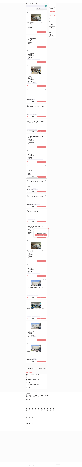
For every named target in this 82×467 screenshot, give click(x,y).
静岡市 (41, 410)
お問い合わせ (50, 1)
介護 (26, 424)
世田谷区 (45, 416)
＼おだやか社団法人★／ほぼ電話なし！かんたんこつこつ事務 (32, 386)
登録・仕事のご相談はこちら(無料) (41, 235)
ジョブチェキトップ (28, 462)
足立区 (26, 416)
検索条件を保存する (38, 8)
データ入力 (38, 424)
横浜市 (53, 409)
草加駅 (26, 398)
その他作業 (38, 396)
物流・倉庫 (30, 395)
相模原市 (27, 410)
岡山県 (38, 408)
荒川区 (26, 417)
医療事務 (34, 424)
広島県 (41, 408)
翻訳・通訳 (51, 424)
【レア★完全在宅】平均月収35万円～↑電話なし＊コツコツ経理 (32, 381)
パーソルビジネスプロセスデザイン (39, 464)
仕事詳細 (33, 61)
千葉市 (29, 410)
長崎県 (29, 409)
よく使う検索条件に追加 (30, 368)
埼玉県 (30, 462)
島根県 (44, 408)
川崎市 (50, 409)
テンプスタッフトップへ (54, 1)
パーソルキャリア (50, 464)
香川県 (29, 408)
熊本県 (32, 409)
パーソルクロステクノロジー (45, 464)
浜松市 (44, 410)
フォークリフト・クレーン (41, 395)
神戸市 (50, 410)
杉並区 (32, 416)
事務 (47, 424)
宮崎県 (38, 409)
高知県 (32, 408)
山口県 (50, 408)
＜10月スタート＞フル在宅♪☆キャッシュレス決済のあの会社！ (52, 19)
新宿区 (47, 416)
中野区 (29, 416)
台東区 (35, 416)
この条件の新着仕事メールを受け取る (42, 368)
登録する (52, 11)
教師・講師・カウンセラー (43, 424)
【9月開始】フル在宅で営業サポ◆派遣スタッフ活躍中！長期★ (32, 376)
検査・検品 (36, 395)
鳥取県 (47, 408)
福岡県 (53, 408)
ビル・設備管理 (47, 395)
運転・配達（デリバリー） (29, 396)
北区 (53, 416)
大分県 (35, 409)
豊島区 (41, 416)
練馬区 (38, 416)
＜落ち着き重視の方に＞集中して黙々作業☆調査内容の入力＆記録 (52, 34)
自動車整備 (34, 396)
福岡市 (53, 410)
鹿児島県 (42, 409)
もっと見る (36, 365)
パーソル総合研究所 (32, 465)
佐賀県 (26, 409)
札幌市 (47, 409)
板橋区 (29, 417)
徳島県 (35, 408)
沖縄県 (44, 409)
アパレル (29, 424)
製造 (33, 395)
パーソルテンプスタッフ (33, 464)
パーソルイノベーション (28, 465)
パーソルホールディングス (28, 464)
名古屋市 (39, 410)
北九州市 (27, 411)
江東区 (50, 416)
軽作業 (26, 395)
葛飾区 (32, 417)
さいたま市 (33, 410)
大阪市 (47, 410)
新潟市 (35, 410)
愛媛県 (26, 408)
